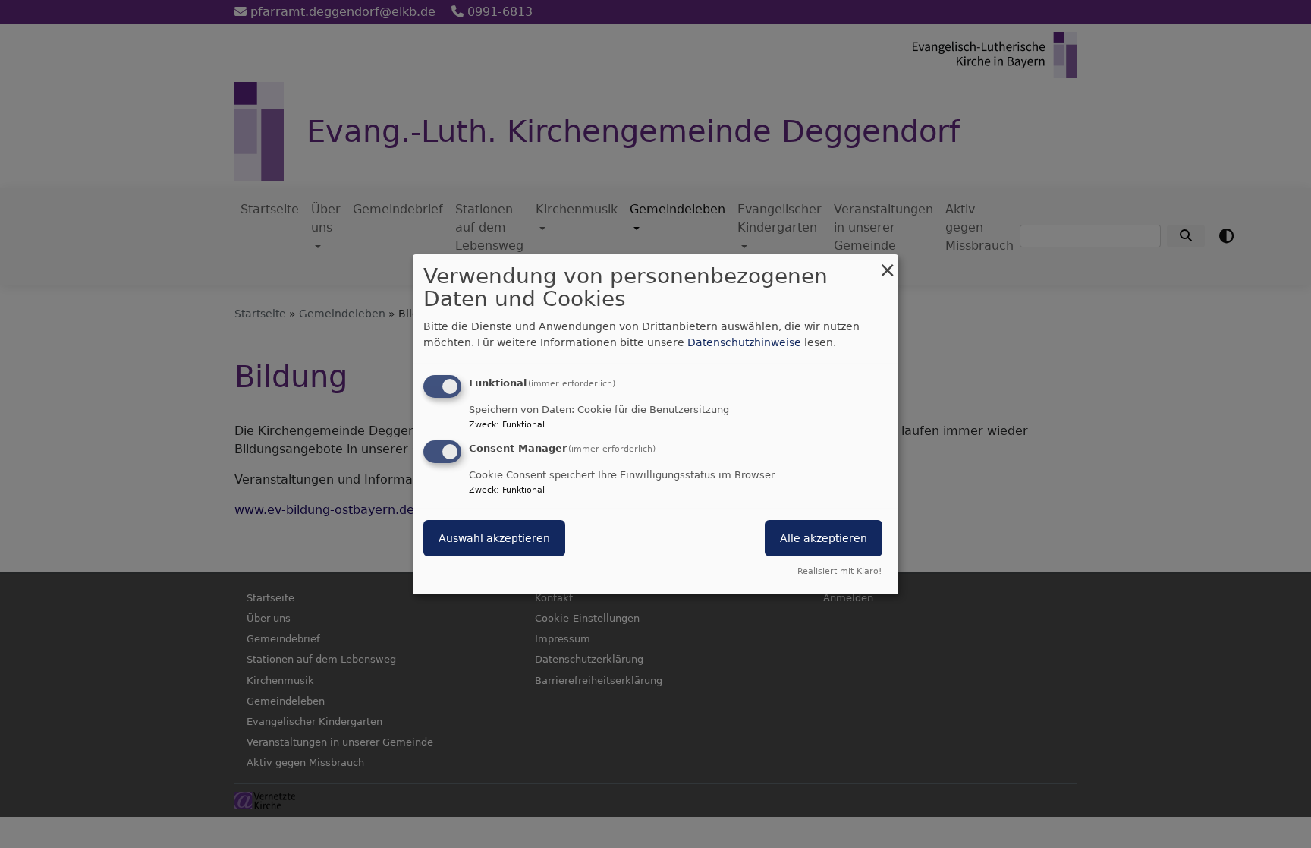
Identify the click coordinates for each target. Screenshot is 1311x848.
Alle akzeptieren (823, 538)
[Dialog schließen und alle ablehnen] (887, 263)
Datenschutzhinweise (744, 342)
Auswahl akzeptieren (494, 538)
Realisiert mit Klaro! (839, 571)
